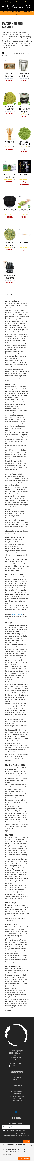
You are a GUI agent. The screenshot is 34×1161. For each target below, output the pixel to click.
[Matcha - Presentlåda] (9, 65)
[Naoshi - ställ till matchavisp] (9, 267)
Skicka (27, 1141)
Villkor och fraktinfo (17, 1096)
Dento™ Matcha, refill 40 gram (24, 74)
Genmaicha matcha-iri (10, 243)
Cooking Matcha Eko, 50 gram (9, 107)
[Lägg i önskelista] (5, 61)
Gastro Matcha (17, 614)
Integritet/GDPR (17, 1098)
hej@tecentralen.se (17, 1066)
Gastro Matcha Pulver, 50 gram (24, 210)
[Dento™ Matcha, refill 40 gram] (24, 65)
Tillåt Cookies (24, 1158)
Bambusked (24, 242)
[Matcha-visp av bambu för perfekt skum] (9, 133)
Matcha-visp (9, 141)
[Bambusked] (24, 234)
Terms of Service (21, 1135)
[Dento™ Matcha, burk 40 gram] (9, 166)
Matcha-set (24, 174)
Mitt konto (17, 1077)
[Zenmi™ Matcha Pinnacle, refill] (24, 133)
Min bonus (17, 1080)
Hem (3, 18)
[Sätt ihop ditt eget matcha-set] (24, 166)
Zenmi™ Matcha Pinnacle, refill (24, 142)
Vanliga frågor (17, 1101)
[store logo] (15, 6)
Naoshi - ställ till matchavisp (9, 276)
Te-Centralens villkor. (22, 1130)
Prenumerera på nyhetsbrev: (16, 1123)
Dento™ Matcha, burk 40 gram (10, 175)
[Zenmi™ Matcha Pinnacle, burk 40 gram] (24, 98)
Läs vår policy (7, 1154)
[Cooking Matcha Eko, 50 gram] (9, 98)
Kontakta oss (17, 1094)
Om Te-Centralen (17, 1091)
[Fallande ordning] (31, 54)
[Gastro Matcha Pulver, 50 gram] (24, 201)
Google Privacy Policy (9, 1135)
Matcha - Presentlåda (9, 74)
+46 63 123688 (17, 1064)
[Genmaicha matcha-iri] (9, 234)
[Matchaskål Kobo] (9, 201)
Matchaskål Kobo (9, 209)
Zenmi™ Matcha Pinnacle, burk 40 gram (24, 109)
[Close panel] (31, 1145)
